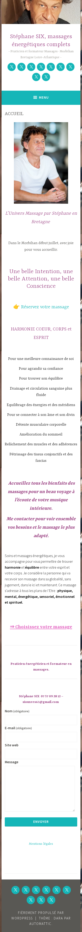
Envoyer (41, 821)
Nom (17, 711)
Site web (11, 745)
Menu (44, 97)
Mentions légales (41, 844)
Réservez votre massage (45, 307)
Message (11, 762)
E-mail (18, 728)
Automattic (40, 923)
